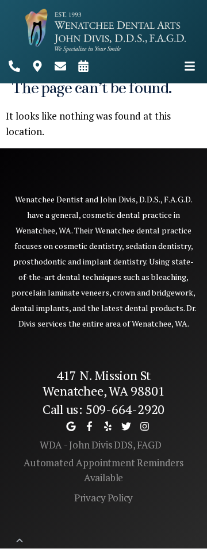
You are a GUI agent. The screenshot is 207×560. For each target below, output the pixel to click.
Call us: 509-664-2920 (103, 409)
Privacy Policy (103, 497)
